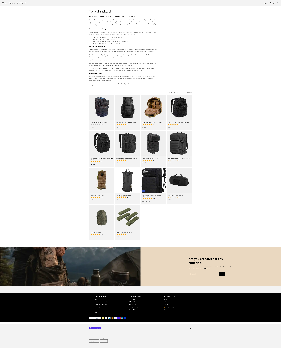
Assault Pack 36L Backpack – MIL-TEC (150, 158)
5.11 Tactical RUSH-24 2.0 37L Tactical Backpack (178, 122)
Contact (165, 299)
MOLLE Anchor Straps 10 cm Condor (124, 232)
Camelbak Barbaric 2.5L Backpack (123, 195)
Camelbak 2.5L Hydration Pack (97, 195)
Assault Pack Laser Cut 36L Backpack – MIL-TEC (126, 158)
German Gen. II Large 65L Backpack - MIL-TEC (126, 122)
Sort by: (170, 92)
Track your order (167, 301)
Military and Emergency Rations (102, 301)
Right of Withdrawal (134, 309)
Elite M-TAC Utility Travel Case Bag (175, 195)
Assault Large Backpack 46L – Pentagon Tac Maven (179, 158)
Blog (96, 312)
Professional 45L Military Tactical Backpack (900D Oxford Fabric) (153, 196)
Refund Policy (132, 301)
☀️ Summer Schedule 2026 (170, 307)
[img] (121, 125)
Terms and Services (133, 307)
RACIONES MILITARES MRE (97, 346)
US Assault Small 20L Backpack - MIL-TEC (99, 122)
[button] (3, 3)
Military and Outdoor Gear (101, 304)
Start (96, 299)
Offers (96, 309)
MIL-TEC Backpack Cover (96, 232)
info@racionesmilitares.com (170, 309)
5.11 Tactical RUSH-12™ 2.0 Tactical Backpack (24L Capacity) (102, 159)
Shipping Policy (132, 304)
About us (166, 304)
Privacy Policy (132, 299)
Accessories (97, 307)
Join (222, 274)
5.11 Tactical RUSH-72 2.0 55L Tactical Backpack (152, 122)
